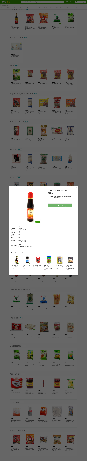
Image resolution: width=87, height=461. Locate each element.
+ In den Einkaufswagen (60, 206)
